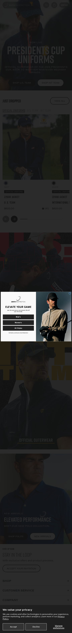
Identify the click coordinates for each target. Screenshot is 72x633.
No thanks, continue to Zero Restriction (18, 332)
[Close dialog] (70, 293)
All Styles (18, 328)
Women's (18, 322)
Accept (13, 626)
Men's (18, 317)
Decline (36, 626)
